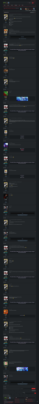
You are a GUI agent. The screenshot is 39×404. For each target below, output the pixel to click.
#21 (35, 270)
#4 (35, 56)
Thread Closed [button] (33, 10)
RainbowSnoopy (20, 219)
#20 (35, 258)
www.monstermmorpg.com (10, 402)
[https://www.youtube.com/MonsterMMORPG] (34, 1)
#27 (35, 349)
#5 (35, 68)
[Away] (6, 96)
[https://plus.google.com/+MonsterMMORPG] (33, 1)
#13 (35, 169)
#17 (35, 219)
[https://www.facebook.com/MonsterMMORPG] (31, 1)
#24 (35, 309)
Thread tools (31, 12)
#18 (35, 231)
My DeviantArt (22, 149)
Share (5, 41)
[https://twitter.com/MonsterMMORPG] (32, 1)
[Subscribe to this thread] (35, 12)
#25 (35, 321)
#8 (35, 104)
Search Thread (33, 388)
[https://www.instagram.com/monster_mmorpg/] (35, 1)
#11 (35, 142)
